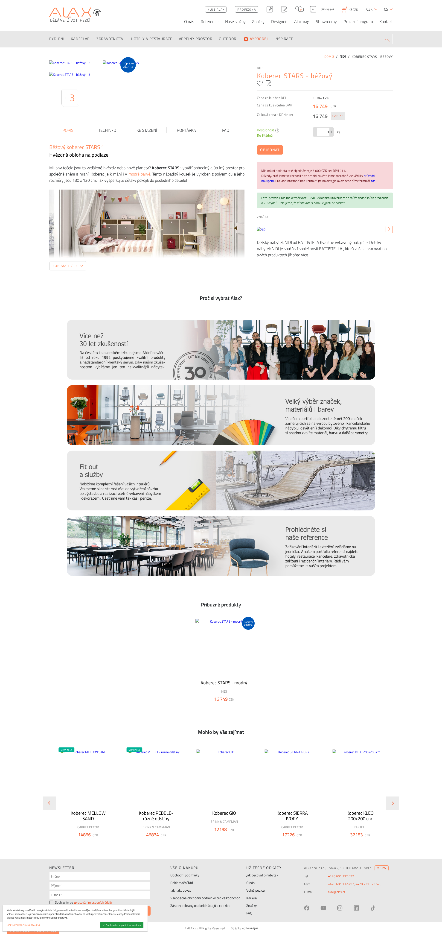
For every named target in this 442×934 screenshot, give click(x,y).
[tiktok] (373, 908)
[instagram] (340, 908)
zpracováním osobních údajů (93, 902)
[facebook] (306, 908)
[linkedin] (356, 908)
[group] (85, 799)
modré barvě (139, 174)
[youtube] (323, 908)
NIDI (260, 67)
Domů (329, 56)
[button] (66, 749)
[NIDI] (389, 229)
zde (373, 180)
